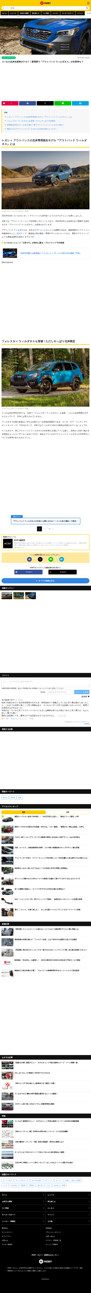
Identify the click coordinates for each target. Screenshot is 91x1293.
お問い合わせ (50, 1236)
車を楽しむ (35, 13)
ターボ (43, 230)
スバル (23, 16)
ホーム (4, 13)
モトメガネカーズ (22, 1180)
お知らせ (5, 1240)
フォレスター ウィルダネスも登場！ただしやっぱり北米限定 (31, 121)
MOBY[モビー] (5, 16)
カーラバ (59, 1180)
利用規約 (86, 723)
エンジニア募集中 (52, 1244)
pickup (5, 797)
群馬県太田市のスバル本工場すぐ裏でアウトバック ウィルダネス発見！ (35, 125)
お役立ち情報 (24, 13)
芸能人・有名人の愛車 (73, 1180)
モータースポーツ (67, 13)
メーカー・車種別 (15, 16)
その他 (50, 1221)
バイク (5, 1185)
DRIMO (31, 1185)
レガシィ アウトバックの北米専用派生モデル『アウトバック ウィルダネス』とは (39, 117)
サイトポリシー (7, 1232)
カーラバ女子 (7, 1180)
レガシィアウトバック (33, 16)
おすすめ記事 (36, 1180)
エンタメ (55, 13)
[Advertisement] (45, 82)
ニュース (13, 13)
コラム (48, 1185)
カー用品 (46, 13)
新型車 (12, 797)
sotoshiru (14, 1185)
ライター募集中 (7, 1244)
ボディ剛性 (16, 233)
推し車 (40, 1185)
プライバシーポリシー (53, 1232)
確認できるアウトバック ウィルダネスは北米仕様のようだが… (32, 129)
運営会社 (5, 1228)
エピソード (48, 1180)
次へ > (51, 529)
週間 (23, 812)
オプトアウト (6, 1236)
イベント (80, 13)
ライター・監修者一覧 (53, 1240)
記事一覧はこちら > (19, 547)
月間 (67, 812)
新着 (19, 797)
